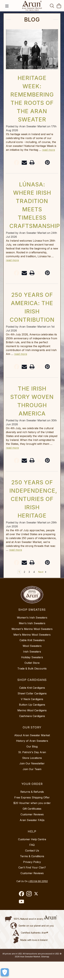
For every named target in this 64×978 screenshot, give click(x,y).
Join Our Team (32, 769)
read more (48, 149)
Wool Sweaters (32, 645)
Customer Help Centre (32, 839)
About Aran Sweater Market (32, 735)
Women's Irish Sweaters (32, 617)
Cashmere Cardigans (32, 716)
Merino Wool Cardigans (32, 710)
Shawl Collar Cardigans (32, 693)
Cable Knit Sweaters (32, 640)
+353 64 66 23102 (38, 881)
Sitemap (45, 956)
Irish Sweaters (32, 651)
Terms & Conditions (32, 856)
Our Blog (32, 746)
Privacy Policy (32, 862)
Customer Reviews (32, 814)
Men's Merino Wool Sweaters (32, 634)
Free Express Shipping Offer (32, 797)
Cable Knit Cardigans (32, 687)
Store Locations (32, 758)
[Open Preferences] (5, 972)
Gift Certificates (32, 808)
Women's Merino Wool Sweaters (32, 629)
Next (41, 571)
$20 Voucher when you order (32, 803)
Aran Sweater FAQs (32, 820)
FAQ (32, 844)
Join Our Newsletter (32, 763)
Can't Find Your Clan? (32, 867)
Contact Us (32, 850)
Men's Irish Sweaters (32, 623)
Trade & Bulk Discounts (32, 668)
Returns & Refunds (32, 791)
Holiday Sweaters (32, 657)
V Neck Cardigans (32, 699)
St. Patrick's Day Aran (32, 752)
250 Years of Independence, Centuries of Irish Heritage (33, 499)
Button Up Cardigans (32, 704)
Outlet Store (32, 662)
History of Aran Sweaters (32, 740)
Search (52, 5)
